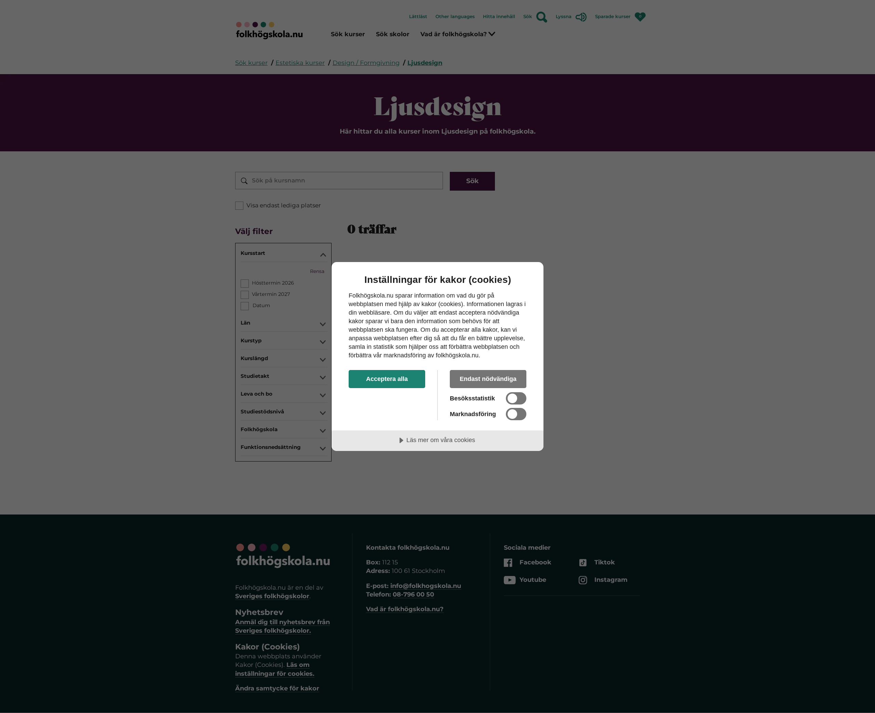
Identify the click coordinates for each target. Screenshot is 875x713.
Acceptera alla (387, 378)
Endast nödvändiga (488, 378)
